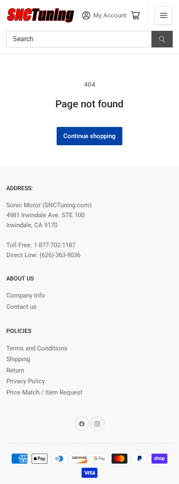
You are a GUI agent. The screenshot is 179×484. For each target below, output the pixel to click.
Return (15, 370)
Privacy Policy (25, 381)
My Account (110, 16)
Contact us (21, 306)
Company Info (25, 295)
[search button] (162, 39)
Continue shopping (89, 136)
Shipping (18, 359)
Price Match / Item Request (44, 392)
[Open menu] (163, 15)
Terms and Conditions (36, 348)
